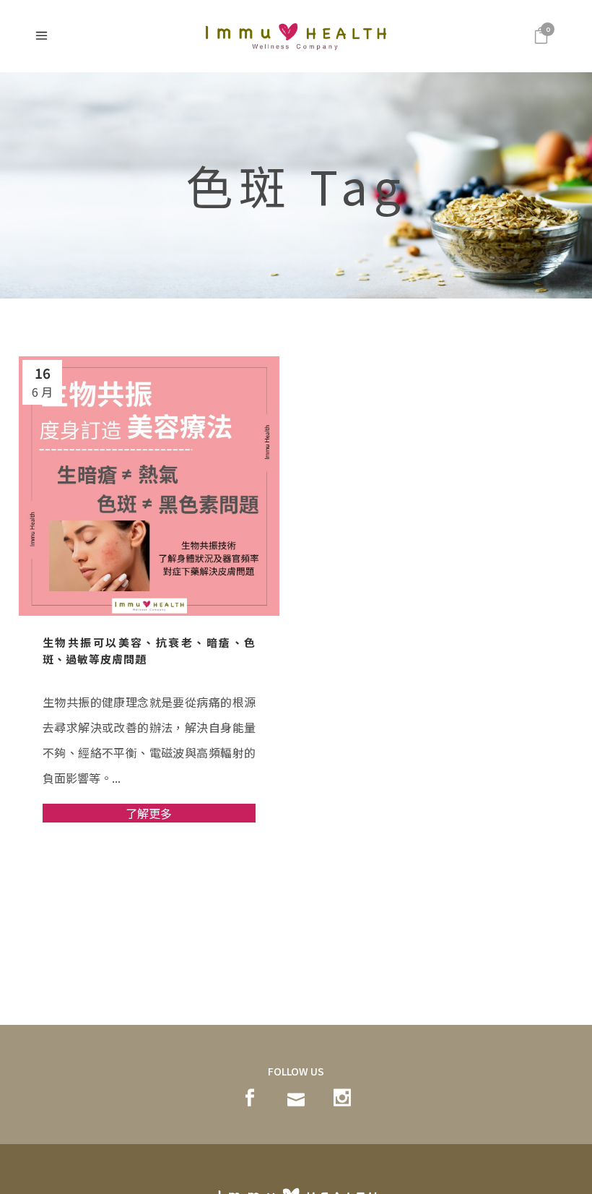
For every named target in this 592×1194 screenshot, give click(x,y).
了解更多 (149, 813)
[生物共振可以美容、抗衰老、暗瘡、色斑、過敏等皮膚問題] (149, 486)
